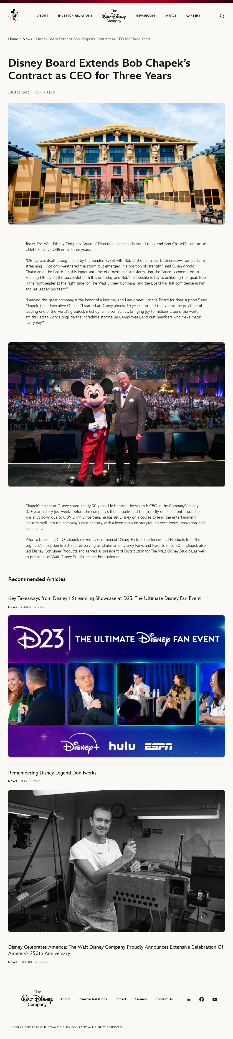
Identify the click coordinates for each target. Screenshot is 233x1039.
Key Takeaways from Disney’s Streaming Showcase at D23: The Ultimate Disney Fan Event (104, 598)
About (42, 16)
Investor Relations (75, 16)
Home (13, 39)
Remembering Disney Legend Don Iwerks (52, 773)
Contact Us (164, 999)
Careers (193, 16)
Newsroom (145, 16)
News (27, 39)
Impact (171, 16)
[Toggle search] (222, 16)
